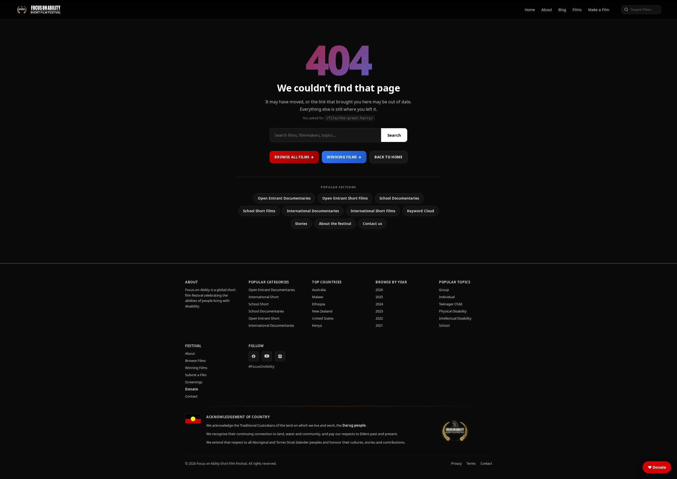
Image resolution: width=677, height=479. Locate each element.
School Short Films (259, 211)
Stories (301, 223)
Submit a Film (196, 374)
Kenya (317, 325)
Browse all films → (294, 157)
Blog (562, 9)
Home (530, 9)
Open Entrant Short (264, 318)
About (546, 9)
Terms (471, 463)
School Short (259, 304)
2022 (379, 318)
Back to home (388, 157)
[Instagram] (280, 356)
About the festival (335, 223)
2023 (379, 311)
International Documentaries (313, 211)
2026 (379, 289)
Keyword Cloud (420, 211)
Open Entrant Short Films (345, 198)
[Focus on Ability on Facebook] (254, 356)
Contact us (372, 223)
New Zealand (322, 311)
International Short (264, 296)
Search (394, 135)
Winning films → (344, 157)
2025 (379, 296)
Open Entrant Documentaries (284, 198)
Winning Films (196, 367)
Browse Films (195, 360)
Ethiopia (318, 304)
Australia (319, 289)
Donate (191, 389)
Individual (447, 296)
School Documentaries (399, 198)
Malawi (317, 296)
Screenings (193, 382)
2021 (379, 325)
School (444, 325)
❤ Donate (657, 467)
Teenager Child (450, 304)
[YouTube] (267, 356)
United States (322, 318)
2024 (379, 304)
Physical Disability (453, 311)
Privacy (456, 463)
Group (444, 289)
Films (577, 9)
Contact (191, 396)
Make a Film (598, 9)
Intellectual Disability (455, 318)
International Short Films (373, 211)
